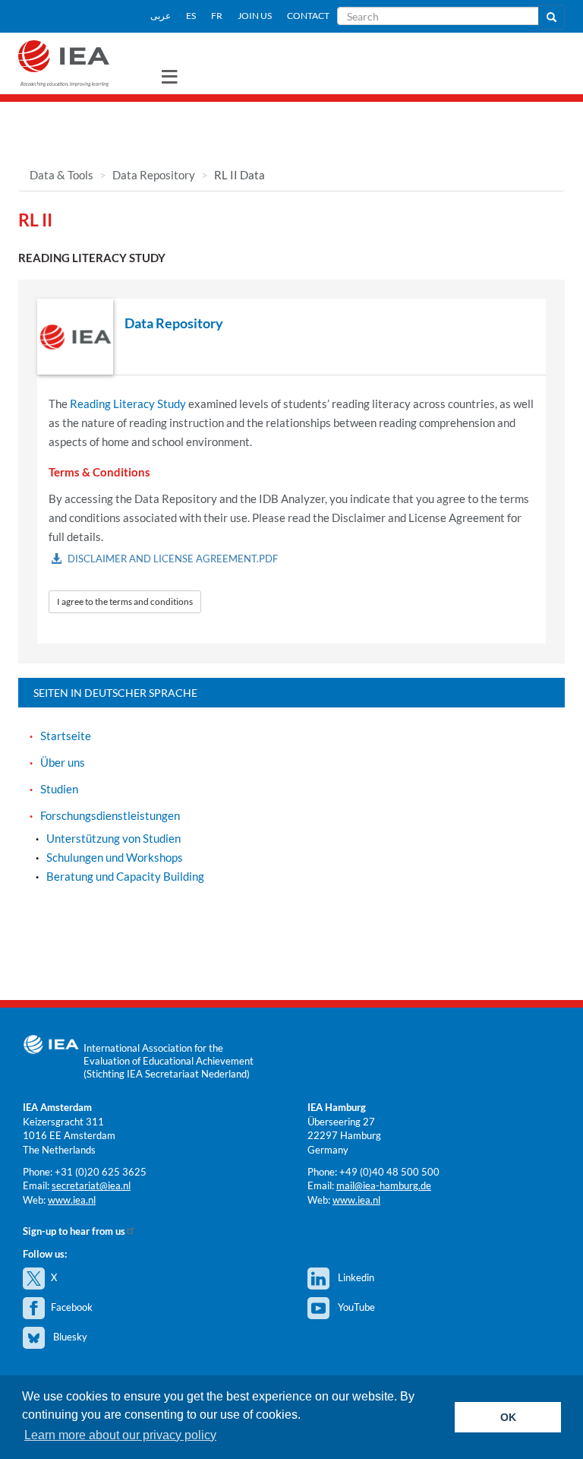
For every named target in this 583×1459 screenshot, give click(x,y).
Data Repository (153, 175)
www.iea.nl (72, 1200)
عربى (160, 15)
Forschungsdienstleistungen (110, 815)
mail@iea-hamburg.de (383, 1185)
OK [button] (508, 1417)
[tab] (291, 337)
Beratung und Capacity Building (125, 876)
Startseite (65, 735)
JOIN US (255, 15)
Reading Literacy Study (128, 403)
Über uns (62, 762)
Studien (59, 789)
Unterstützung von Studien (113, 838)
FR (216, 15)
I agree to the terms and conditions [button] (125, 601)
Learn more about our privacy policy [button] (120, 1435)
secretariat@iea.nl (91, 1185)
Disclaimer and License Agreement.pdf (173, 558)
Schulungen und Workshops (114, 857)
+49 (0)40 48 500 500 (389, 1172)
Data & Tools (61, 175)
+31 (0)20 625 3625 (101, 1172)
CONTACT (308, 15)
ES (191, 15)
